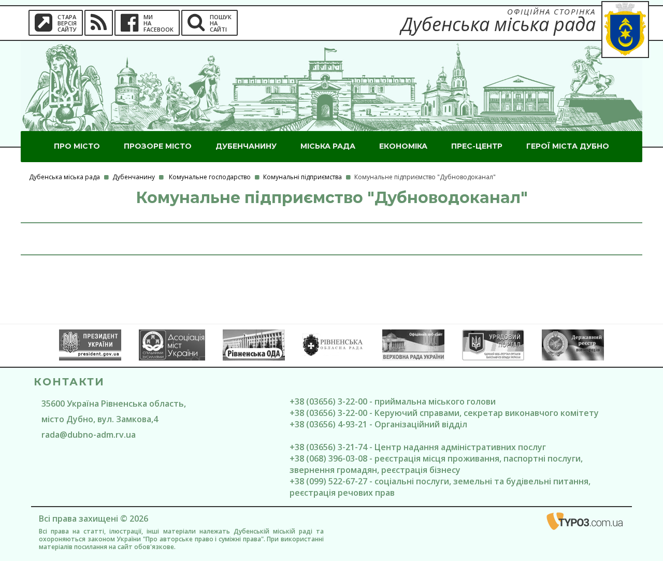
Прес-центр (476, 146)
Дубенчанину (246, 146)
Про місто (77, 146)
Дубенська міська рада (64, 176)
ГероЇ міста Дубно (567, 146)
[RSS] (98, 23)
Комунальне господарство (210, 176)
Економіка (403, 146)
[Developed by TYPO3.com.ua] (585, 523)
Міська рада (327, 146)
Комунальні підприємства (302, 176)
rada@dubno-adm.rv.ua (88, 434)
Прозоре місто (158, 146)
